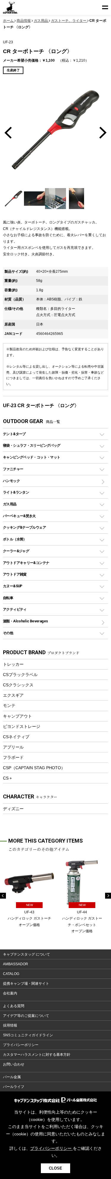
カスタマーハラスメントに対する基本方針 (36, 1055)
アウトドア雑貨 (15, 574)
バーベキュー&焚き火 (19, 516)
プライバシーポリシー (20, 1045)
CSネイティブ (16, 736)
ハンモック (11, 480)
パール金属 (12, 1077)
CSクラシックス (18, 685)
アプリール (13, 747)
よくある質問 (13, 1006)
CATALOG (11, 974)
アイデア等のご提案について (26, 1016)
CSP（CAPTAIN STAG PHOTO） (34, 767)
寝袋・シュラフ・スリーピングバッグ (31, 445)
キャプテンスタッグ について (26, 954)
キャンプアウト (17, 716)
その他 (8, 633)
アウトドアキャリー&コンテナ (26, 562)
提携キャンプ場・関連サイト (26, 983)
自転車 (8, 598)
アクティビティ (15, 609)
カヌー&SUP (12, 586)
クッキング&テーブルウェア (24, 527)
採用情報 (10, 1025)
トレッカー (13, 664)
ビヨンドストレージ (21, 726)
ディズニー (13, 808)
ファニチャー (13, 469)
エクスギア (13, 695)
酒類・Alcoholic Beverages (25, 621)
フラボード (13, 757)
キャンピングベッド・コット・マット (31, 457)
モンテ (9, 705)
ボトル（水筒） (15, 539)
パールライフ (13, 1087)
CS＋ (8, 778)
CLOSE (55, 1168)
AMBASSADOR (15, 964)
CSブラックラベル (20, 674)
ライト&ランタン (16, 492)
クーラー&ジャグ (16, 551)
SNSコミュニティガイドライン (28, 1035)
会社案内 (10, 993)
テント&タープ (14, 434)
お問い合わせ (13, 1064)
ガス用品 (10, 504)
